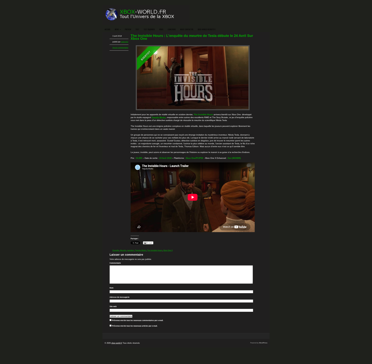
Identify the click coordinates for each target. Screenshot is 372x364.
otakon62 (124, 42)
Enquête (115, 250)
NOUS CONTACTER (186, 29)
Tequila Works (140, 250)
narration (130, 250)
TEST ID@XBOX (149, 29)
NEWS (118, 29)
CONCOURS (172, 29)
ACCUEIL (107, 29)
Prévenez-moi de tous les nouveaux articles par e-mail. (134, 326)
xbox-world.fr (116, 343)
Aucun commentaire (120, 48)
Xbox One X (168, 250)
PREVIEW (128, 29)
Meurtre (123, 250)
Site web (113, 306)
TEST (137, 29)
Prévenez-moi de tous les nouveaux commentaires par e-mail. (137, 320)
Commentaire (115, 263)
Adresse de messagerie (119, 297)
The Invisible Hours (154, 250)
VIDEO (161, 29)
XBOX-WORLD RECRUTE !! (206, 29)
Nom (111, 288)
